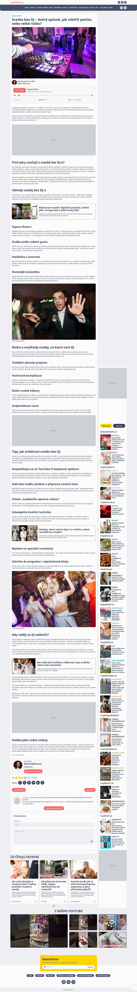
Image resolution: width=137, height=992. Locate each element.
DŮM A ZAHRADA (83, 8)
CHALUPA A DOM (118, 753)
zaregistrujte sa (58, 802)
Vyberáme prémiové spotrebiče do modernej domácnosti (117, 793)
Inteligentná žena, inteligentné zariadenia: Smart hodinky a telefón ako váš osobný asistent (118, 595)
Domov (14, 15)
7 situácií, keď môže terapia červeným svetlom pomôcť (118, 511)
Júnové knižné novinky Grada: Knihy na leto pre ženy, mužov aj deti (118, 842)
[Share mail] (42, 783)
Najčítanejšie (106, 426)
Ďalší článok (90, 790)
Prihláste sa (26, 797)
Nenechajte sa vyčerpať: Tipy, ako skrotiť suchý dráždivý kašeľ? (118, 578)
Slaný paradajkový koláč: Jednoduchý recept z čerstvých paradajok (118, 561)
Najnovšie (119, 426)
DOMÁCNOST (73, 8)
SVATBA (110, 8)
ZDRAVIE (115, 506)
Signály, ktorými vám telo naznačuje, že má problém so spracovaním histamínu (118, 527)
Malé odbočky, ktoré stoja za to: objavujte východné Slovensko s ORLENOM (118, 615)
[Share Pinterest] (33, 783)
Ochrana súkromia (85, 976)
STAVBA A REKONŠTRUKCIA (118, 720)
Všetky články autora (33, 771)
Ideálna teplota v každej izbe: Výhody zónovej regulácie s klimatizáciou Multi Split (118, 775)
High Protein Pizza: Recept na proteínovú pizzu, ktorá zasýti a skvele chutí (118, 545)
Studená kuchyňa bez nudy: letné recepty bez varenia (118, 806)
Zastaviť (17, 100)
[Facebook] (119, 2)
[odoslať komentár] (91, 841)
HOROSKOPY (57, 8)
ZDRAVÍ (39, 8)
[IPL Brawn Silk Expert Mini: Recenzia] (112, 940)
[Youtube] (122, 2)
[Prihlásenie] (121, 7)
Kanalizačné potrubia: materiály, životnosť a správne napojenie (116, 759)
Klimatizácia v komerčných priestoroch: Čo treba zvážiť (117, 742)
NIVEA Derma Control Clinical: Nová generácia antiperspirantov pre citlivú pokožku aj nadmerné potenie (118, 632)
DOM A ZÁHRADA (118, 660)
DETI (113, 646)
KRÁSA (27, 8)
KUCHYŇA (115, 787)
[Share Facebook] (20, 783)
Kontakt (40, 976)
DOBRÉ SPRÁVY (117, 608)
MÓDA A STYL (94, 8)
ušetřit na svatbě (23, 169)
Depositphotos (19, 341)
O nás (30, 976)
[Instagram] (125, 2)
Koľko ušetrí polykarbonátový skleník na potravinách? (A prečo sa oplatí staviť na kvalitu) (118, 667)
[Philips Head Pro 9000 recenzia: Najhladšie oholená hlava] (112, 922)
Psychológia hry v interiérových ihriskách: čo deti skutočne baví (118, 651)
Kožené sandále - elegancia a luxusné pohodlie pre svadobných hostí (118, 494)
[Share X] (29, 783)
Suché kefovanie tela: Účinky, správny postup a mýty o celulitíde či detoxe (118, 458)
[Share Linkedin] (38, 783)
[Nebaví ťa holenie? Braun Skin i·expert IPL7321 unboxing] (83, 940)
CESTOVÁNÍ (103, 8)
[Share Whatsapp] (24, 783)
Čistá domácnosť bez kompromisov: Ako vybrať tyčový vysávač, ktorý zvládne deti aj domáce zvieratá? (118, 827)
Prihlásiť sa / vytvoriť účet (53, 808)
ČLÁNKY (115, 573)
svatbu (32, 456)
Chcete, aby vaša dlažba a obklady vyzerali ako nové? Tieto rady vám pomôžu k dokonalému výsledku (118, 687)
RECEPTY (65, 8)
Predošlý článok (19, 790)
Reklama (50, 976)
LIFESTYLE (33, 8)
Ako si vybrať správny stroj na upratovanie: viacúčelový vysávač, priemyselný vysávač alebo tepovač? (118, 705)
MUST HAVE (116, 488)
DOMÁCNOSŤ (117, 679)
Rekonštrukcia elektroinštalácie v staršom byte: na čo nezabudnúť (118, 727)
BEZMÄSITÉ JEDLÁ (118, 801)
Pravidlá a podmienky (66, 976)
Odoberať (90, 967)
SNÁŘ (50, 8)
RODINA (45, 8)
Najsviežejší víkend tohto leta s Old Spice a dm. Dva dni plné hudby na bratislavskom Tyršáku (118, 443)
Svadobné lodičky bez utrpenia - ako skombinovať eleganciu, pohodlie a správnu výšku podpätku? (118, 478)
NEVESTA (115, 471)
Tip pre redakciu (103, 976)
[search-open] (125, 7)
